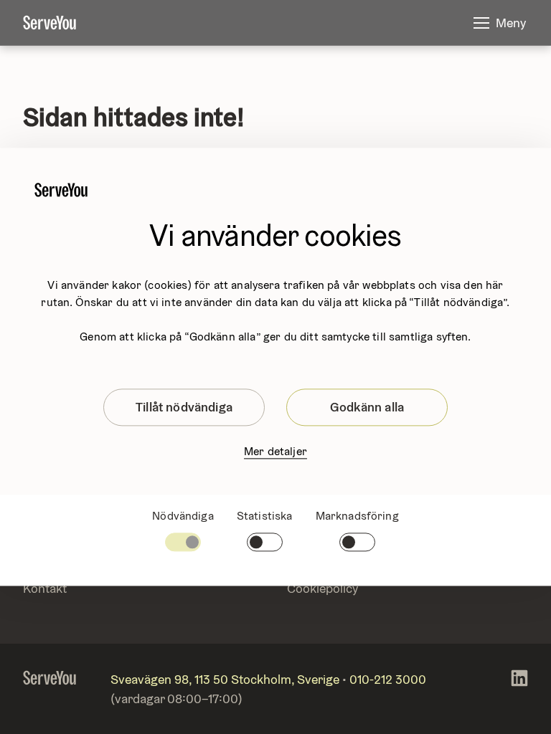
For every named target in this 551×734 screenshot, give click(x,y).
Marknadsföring (357, 515)
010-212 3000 (387, 679)
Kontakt (45, 588)
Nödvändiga (183, 515)
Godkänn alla (367, 407)
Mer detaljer (275, 451)
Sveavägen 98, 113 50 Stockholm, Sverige (224, 679)
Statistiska (265, 515)
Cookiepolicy (322, 588)
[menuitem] (61, 22)
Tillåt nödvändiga (184, 407)
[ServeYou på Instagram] (519, 688)
